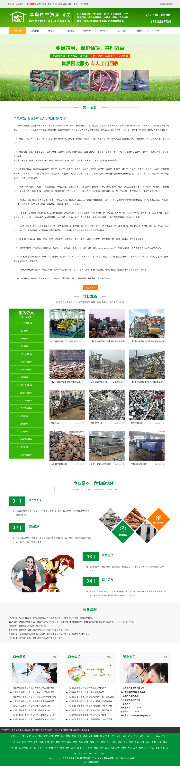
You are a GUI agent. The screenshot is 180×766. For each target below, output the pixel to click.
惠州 (86, 4)
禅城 (129, 748)
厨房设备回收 (31, 278)
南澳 (36, 742)
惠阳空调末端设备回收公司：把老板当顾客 (87, 715)
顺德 (141, 748)
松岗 (147, 736)
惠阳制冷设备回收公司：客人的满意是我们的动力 (90, 706)
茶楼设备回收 (26, 439)
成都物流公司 (69, 730)
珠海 (60, 4)
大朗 (113, 748)
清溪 (101, 748)
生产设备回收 (26, 354)
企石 (137, 742)
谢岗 (120, 742)
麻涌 (51, 748)
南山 (102, 736)
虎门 (79, 748)
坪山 (130, 736)
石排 (142, 742)
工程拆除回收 (26, 455)
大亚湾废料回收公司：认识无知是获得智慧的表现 (34, 697)
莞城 (81, 742)
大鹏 (141, 736)
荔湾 (46, 736)
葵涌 (41, 742)
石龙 (154, 742)
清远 (65, 4)
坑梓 (24, 742)
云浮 (81, 4)
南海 (124, 748)
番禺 (62, 736)
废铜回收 (24, 339)
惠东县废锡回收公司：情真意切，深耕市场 (31, 706)
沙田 (68, 748)
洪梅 (56, 748)
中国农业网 (45, 730)
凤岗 (90, 748)
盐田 (119, 736)
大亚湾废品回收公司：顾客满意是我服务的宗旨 (33, 701)
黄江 (107, 748)
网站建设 (28, 730)
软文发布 (36, 730)
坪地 (30, 742)
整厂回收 (94, 174)
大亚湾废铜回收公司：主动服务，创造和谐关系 (33, 692)
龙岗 (113, 736)
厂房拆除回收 (26, 323)
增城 (85, 736)
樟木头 (33, 748)
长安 (84, 748)
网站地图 (95, 762)
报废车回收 (28, 152)
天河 (29, 736)
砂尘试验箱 (84, 730)
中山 (55, 4)
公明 (47, 742)
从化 (79, 736)
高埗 (39, 748)
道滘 (62, 748)
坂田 (19, 742)
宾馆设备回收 (26, 362)
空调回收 (58, 126)
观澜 (52, 742)
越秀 (34, 736)
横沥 (131, 742)
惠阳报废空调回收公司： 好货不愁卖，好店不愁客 (91, 719)
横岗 (58, 742)
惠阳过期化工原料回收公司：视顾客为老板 (31, 710)
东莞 (44, 4)
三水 (135, 748)
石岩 (164, 736)
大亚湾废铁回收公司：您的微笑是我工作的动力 (33, 688)
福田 (91, 736)
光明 (136, 736)
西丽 (75, 742)
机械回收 (24, 416)
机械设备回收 (29, 187)
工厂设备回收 (26, 401)
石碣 (159, 742)
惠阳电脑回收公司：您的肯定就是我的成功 (87, 688)
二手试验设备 (57, 730)
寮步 (103, 742)
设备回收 (136, 187)
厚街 (73, 748)
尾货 (77, 730)
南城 (86, 742)
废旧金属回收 (29, 239)
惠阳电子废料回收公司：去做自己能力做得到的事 (90, 701)
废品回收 (33, 126)
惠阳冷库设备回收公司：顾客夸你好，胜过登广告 (90, 710)
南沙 (68, 736)
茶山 (148, 742)
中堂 (45, 748)
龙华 (124, 736)
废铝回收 (24, 424)
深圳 (39, 4)
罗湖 (96, 736)
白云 (51, 736)
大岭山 (25, 748)
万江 (97, 742)
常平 (109, 742)
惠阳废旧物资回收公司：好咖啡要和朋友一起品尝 (34, 719)
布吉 (64, 742)
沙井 (152, 736)
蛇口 (69, 742)
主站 (23, 736)
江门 (70, 4)
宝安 (107, 736)
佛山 (49, 4)
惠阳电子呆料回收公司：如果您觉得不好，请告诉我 (91, 697)
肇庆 (75, 4)
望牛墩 (18, 748)
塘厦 (96, 748)
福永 (158, 736)
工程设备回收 (26, 408)
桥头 (126, 742)
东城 (92, 742)
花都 (57, 736)
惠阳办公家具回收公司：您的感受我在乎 (86, 692)
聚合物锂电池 (17, 730)
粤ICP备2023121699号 (125, 758)
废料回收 (24, 346)
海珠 (40, 736)
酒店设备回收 (34, 257)
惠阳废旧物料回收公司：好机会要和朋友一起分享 (34, 715)
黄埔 (74, 736)
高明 (118, 748)
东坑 (114, 742)
